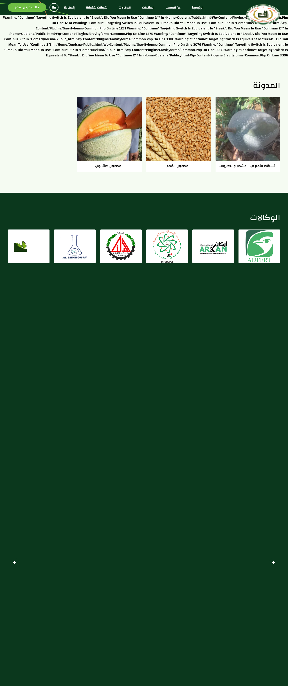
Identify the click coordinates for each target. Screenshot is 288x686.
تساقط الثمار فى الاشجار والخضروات (247, 166)
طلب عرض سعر (27, 7)
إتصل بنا (69, 7)
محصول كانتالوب (108, 166)
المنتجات (148, 7)
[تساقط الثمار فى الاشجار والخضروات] (248, 129)
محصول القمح (177, 166)
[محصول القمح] (178, 129)
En (54, 7)
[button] (14, 562)
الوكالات (125, 7)
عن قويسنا (173, 7)
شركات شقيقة (96, 7)
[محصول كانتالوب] (109, 129)
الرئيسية (197, 7)
